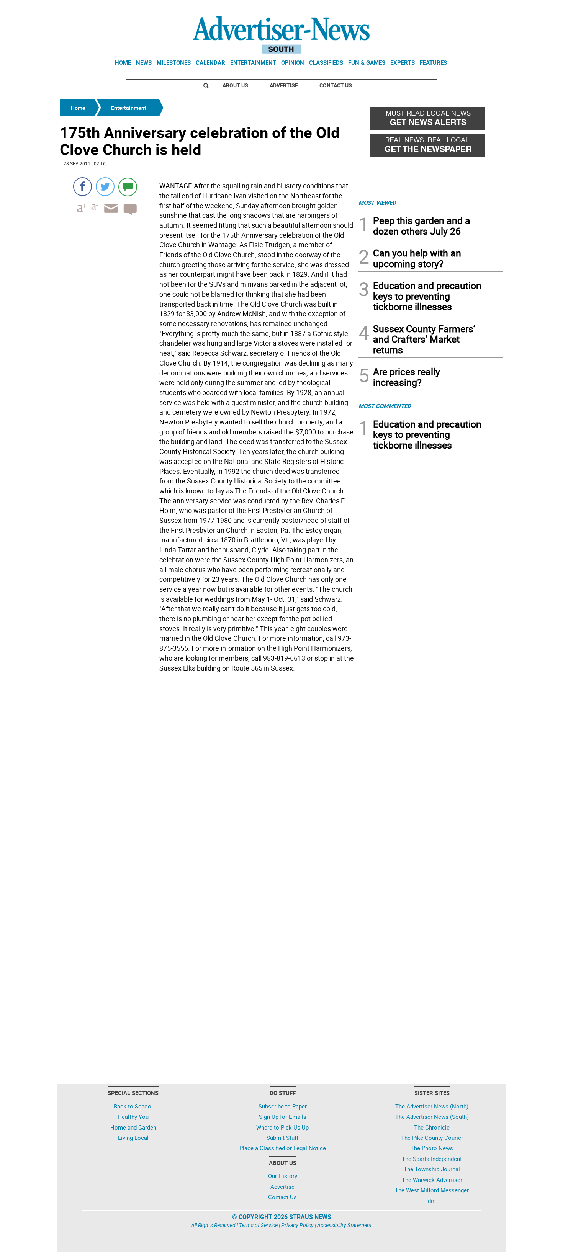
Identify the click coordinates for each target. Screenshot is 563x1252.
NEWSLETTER (441, 9)
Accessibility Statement (344, 1225)
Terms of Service (258, 1225)
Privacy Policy (297, 1225)
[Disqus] (207, 780)
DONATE (484, 9)
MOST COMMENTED (384, 406)
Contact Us (335, 85)
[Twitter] (105, 186)
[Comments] (127, 186)
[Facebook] (82, 186)
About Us (235, 85)
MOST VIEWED (377, 202)
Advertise (284, 85)
